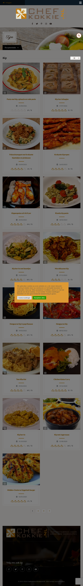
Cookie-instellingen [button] (24, 298)
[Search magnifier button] (79, 35)
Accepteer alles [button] (39, 298)
